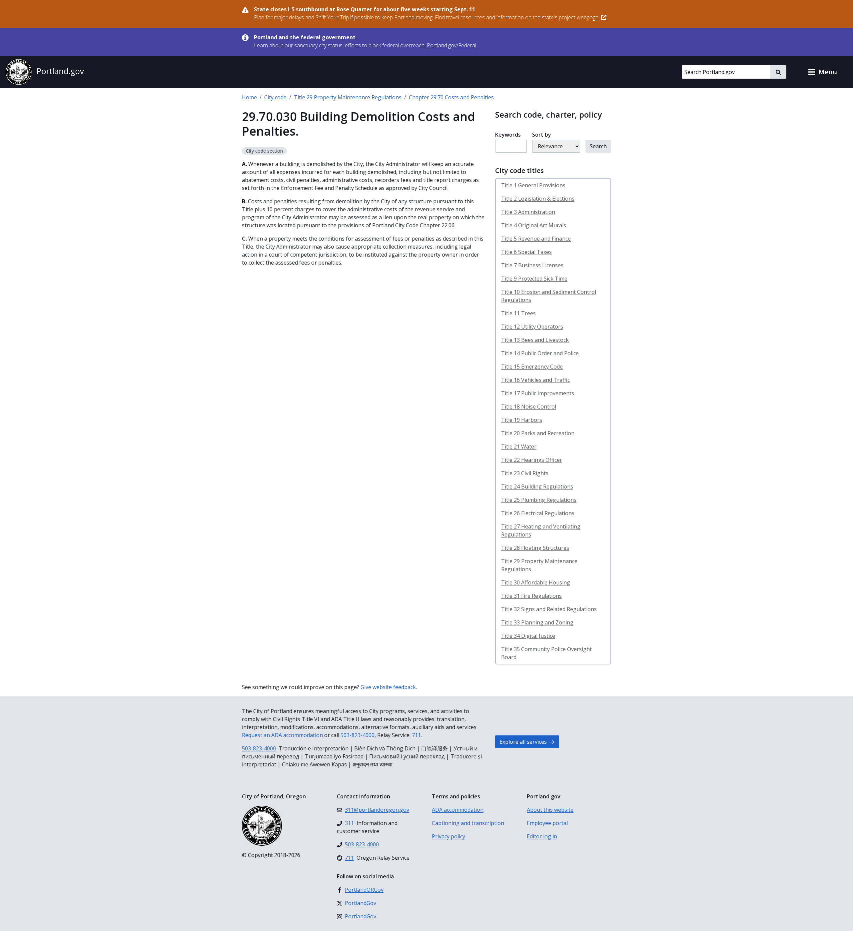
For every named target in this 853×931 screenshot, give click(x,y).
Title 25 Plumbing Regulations (538, 499)
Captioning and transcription (468, 823)
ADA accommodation (457, 809)
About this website (550, 809)
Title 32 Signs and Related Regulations (549, 609)
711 (416, 735)
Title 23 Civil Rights (524, 473)
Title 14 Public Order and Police (540, 353)
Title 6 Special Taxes (526, 252)
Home (249, 97)
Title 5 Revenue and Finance (536, 238)
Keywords (508, 134)
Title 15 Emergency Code (532, 366)
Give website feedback (388, 687)
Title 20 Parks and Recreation (537, 433)
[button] (822, 72)
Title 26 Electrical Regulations (537, 513)
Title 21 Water (518, 446)
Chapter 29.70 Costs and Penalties (451, 97)
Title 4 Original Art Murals (533, 225)
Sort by (541, 134)
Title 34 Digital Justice (528, 635)
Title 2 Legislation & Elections (537, 198)
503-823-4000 (358, 735)
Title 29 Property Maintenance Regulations (348, 97)
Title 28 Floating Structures (535, 547)
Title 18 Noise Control (528, 406)
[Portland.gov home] (44, 72)
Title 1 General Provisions (533, 185)
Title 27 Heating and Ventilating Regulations (540, 530)
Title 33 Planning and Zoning (537, 622)
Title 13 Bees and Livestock (535, 340)
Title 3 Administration (528, 212)
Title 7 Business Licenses (532, 265)
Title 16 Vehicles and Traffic (535, 380)
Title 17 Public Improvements (537, 393)
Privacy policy (448, 836)
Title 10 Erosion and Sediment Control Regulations (548, 296)
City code (275, 97)
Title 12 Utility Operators (532, 326)
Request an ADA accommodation (282, 735)
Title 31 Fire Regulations (531, 595)
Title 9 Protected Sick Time (534, 278)
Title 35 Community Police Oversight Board (546, 653)
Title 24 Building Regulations (537, 486)
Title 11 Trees (518, 313)
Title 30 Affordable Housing (535, 582)
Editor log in (542, 836)
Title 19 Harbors (521, 420)
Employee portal (547, 823)
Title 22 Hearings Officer (531, 460)
